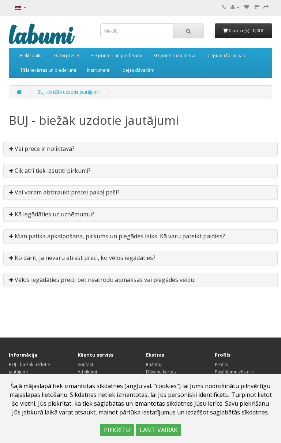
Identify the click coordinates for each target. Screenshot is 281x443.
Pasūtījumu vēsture (234, 372)
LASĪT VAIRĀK (158, 430)
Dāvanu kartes (161, 372)
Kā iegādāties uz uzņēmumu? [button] (53, 214)
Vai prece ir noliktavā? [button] (44, 149)
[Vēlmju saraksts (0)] (246, 7)
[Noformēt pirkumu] (266, 7)
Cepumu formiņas (226, 55)
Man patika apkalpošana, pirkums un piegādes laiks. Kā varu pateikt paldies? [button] (119, 236)
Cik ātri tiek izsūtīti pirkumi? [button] (52, 171)
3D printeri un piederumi (116, 55)
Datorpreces (67, 55)
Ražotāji (154, 364)
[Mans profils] (235, 7)
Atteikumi (87, 372)
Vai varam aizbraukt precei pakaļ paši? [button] (66, 192)
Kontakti (86, 364)
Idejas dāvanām (137, 70)
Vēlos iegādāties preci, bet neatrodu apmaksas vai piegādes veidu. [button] (104, 280)
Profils (221, 364)
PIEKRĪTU (117, 430)
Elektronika (31, 55)
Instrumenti (98, 70)
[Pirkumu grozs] (256, 7)
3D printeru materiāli (174, 55)
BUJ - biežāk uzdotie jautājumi (68, 92)
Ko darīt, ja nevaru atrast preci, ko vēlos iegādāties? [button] (84, 258)
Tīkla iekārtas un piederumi (48, 70)
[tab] (140, 149)
